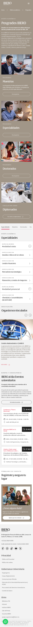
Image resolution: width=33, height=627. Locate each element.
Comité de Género (7, 591)
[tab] (5, 227)
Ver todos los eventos (15, 402)
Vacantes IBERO (6, 614)
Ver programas (15, 94)
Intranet (4, 604)
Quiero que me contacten (15, 518)
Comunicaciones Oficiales (9, 579)
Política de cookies (7, 562)
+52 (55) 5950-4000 (7, 540)
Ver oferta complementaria (14, 216)
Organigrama (6, 573)
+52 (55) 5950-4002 (23, 544)
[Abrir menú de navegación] (29, 3)
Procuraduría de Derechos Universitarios (13, 587)
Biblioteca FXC (6, 601)
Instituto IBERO (6, 607)
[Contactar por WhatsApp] (5, 621)
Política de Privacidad (8, 559)
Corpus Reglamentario (8, 576)
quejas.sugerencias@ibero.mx (10, 617)
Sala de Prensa (6, 611)
